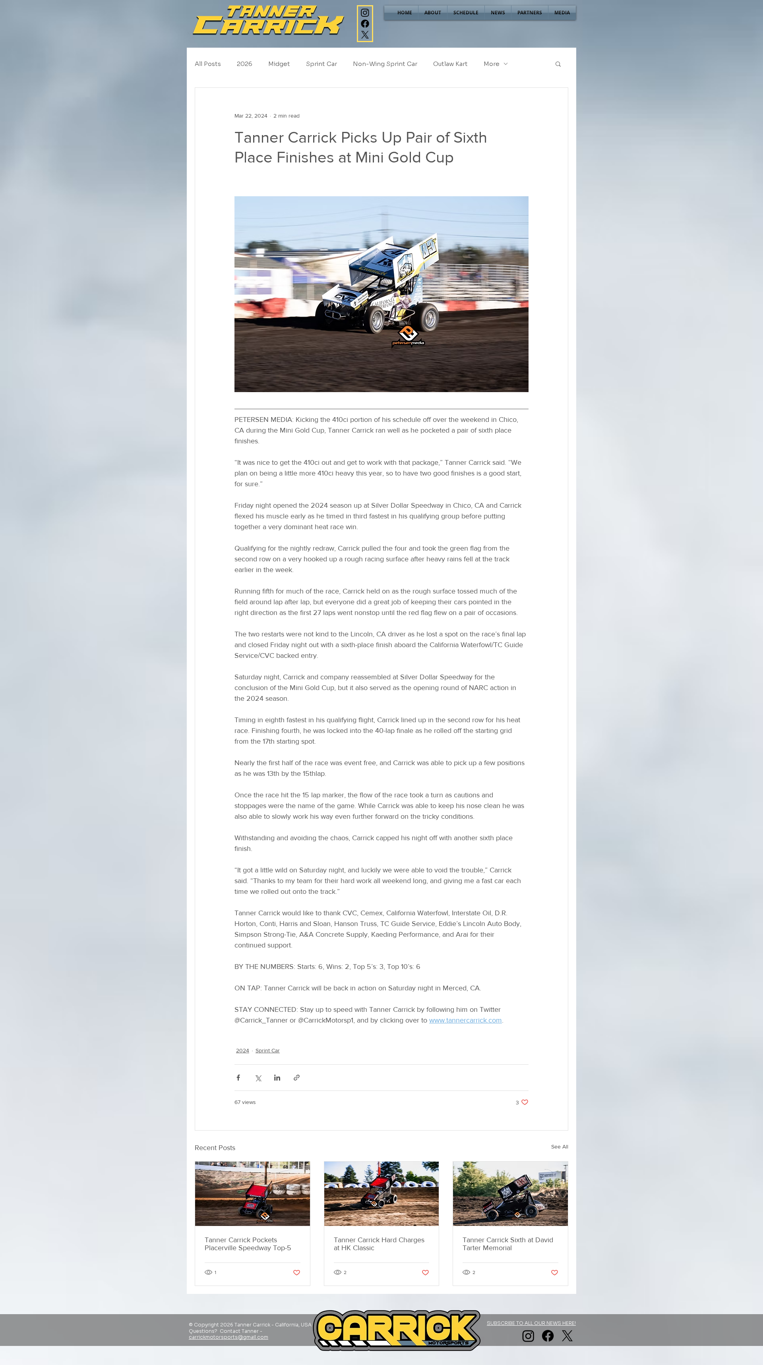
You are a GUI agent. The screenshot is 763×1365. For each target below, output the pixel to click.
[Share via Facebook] (238, 1077)
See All (559, 1146)
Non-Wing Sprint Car (385, 64)
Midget (279, 64)
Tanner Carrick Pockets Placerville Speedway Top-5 (248, 1244)
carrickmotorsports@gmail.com (228, 1337)
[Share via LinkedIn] (277, 1077)
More (492, 64)
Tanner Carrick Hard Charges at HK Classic (379, 1244)
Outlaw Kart (450, 64)
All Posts (208, 64)
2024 (242, 1050)
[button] (558, 63)
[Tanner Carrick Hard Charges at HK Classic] (381, 1194)
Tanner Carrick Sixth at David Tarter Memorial (508, 1244)
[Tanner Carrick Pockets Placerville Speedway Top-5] (252, 1194)
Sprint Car (321, 64)
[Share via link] (296, 1077)
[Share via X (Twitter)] (257, 1077)
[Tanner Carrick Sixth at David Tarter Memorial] (510, 1194)
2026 (244, 64)
